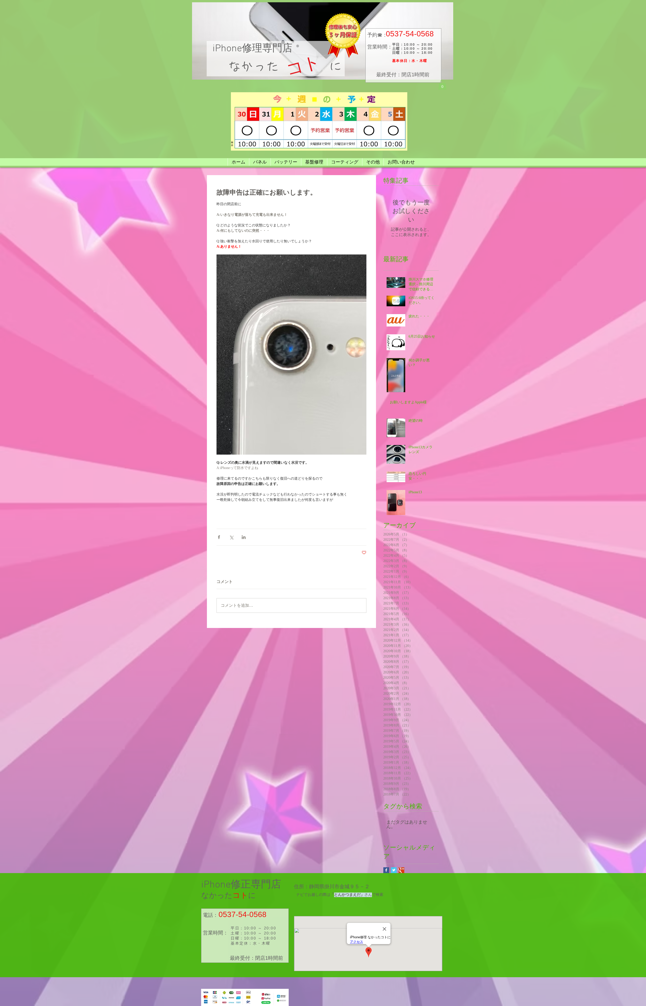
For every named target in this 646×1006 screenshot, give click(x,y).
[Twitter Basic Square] (394, 870)
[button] (442, 85)
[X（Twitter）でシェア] (231, 537)
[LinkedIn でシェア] (243, 537)
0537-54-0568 (410, 34)
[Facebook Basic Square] (386, 870)
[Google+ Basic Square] (401, 870)
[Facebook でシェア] (219, 537)
